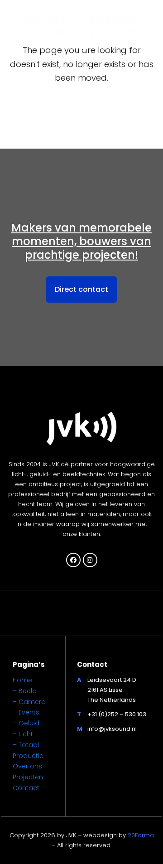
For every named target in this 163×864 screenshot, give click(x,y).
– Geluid (26, 723)
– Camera (29, 701)
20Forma (141, 835)
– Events (26, 712)
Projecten (28, 777)
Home (22, 680)
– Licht (23, 734)
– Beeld (25, 690)
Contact (26, 787)
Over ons (27, 766)
